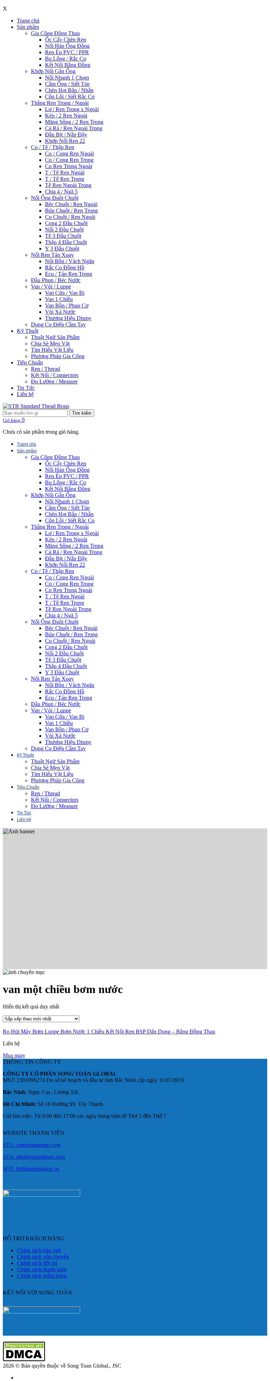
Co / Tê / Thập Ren (52, 147)
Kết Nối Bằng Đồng (67, 65)
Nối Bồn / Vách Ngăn (69, 261)
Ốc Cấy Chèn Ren (65, 40)
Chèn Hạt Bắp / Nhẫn (69, 90)
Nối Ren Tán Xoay (52, 255)
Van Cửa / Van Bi (64, 293)
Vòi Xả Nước (60, 312)
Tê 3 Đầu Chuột (63, 236)
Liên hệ (25, 394)
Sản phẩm (28, 27)
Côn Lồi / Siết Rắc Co (70, 97)
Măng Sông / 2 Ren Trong (74, 122)
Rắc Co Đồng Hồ (64, 268)
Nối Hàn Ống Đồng (67, 46)
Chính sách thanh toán (41, 1269)
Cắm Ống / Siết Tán (67, 84)
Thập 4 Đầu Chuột (66, 242)
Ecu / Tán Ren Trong (68, 274)
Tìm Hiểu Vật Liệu (52, 350)
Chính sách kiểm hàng (41, 1276)
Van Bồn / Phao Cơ (66, 305)
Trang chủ (28, 21)
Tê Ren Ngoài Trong (68, 185)
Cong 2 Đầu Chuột (66, 223)
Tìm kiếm (81, 413)
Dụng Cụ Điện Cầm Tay (58, 324)
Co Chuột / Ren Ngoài (70, 217)
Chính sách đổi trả (37, 1263)
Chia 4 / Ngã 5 (61, 192)
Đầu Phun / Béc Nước (56, 280)
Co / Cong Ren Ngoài (69, 154)
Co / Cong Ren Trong (69, 160)
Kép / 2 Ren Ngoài (66, 116)
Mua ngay (14, 1055)
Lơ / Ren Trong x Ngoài (72, 109)
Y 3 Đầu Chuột (62, 249)
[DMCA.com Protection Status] (24, 1359)
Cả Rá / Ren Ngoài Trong (73, 128)
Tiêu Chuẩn (30, 362)
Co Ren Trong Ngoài (68, 166)
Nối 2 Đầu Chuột (64, 230)
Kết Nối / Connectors (54, 375)
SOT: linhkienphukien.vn (31, 1169)
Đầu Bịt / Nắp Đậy (66, 135)
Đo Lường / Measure (54, 381)
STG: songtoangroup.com (31, 1145)
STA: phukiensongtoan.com (34, 1157)
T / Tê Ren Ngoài (64, 173)
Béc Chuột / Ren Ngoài (71, 204)
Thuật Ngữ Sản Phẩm (55, 337)
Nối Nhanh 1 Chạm (67, 78)
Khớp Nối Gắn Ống (53, 71)
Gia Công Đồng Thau (55, 33)
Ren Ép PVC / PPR (67, 52)
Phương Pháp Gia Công (57, 356)
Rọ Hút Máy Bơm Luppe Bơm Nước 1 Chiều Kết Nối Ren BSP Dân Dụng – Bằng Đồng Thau (109, 1032)
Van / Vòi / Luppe (51, 286)
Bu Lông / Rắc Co (65, 59)
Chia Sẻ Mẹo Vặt (50, 343)
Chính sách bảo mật (39, 1250)
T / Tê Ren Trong (64, 179)
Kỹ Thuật (27, 331)
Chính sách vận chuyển (43, 1257)
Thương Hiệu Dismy (68, 318)
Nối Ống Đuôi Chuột (54, 198)
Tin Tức (26, 388)
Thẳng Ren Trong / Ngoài (60, 103)
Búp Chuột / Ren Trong (71, 211)
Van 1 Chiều (59, 299)
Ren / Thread (45, 369)
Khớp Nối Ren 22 (65, 141)
